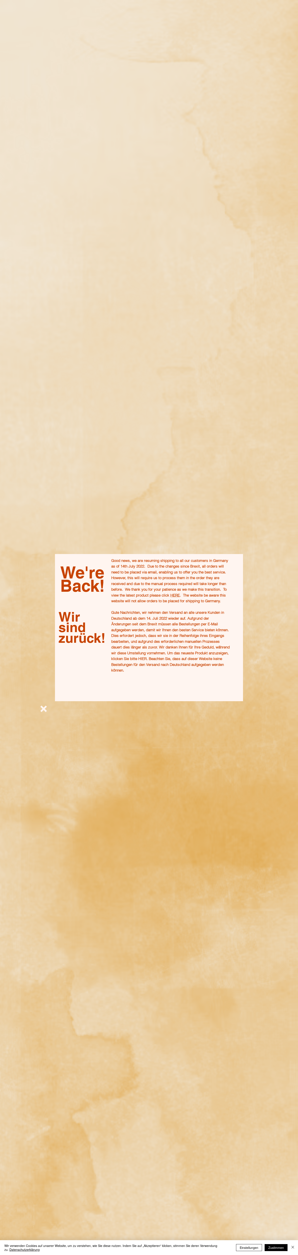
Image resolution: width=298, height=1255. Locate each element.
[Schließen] (292, 1248)
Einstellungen (249, 1247)
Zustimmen (276, 1247)
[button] (43, 709)
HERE (175, 595)
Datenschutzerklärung (24, 1249)
